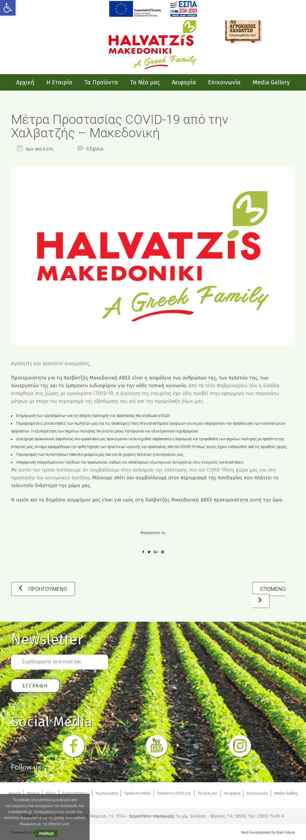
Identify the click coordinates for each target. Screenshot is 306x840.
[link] (8, 8)
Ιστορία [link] (33, 793)
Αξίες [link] (51, 793)
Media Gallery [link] (286, 793)
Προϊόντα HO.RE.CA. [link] (174, 793)
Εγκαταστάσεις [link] (75, 793)
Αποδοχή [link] (46, 833)
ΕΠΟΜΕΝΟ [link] (273, 589)
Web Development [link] (256, 832)
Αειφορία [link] (232, 793)
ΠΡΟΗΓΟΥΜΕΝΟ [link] (47, 589)
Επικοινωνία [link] (257, 793)
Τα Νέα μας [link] (208, 793)
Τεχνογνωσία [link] (106, 793)
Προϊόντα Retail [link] (137, 793)
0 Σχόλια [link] (94, 149)
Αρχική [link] (14, 793)
